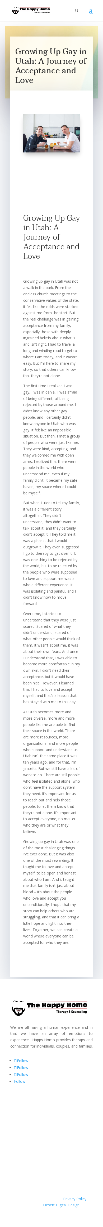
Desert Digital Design (61, 1204)
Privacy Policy (74, 1198)
